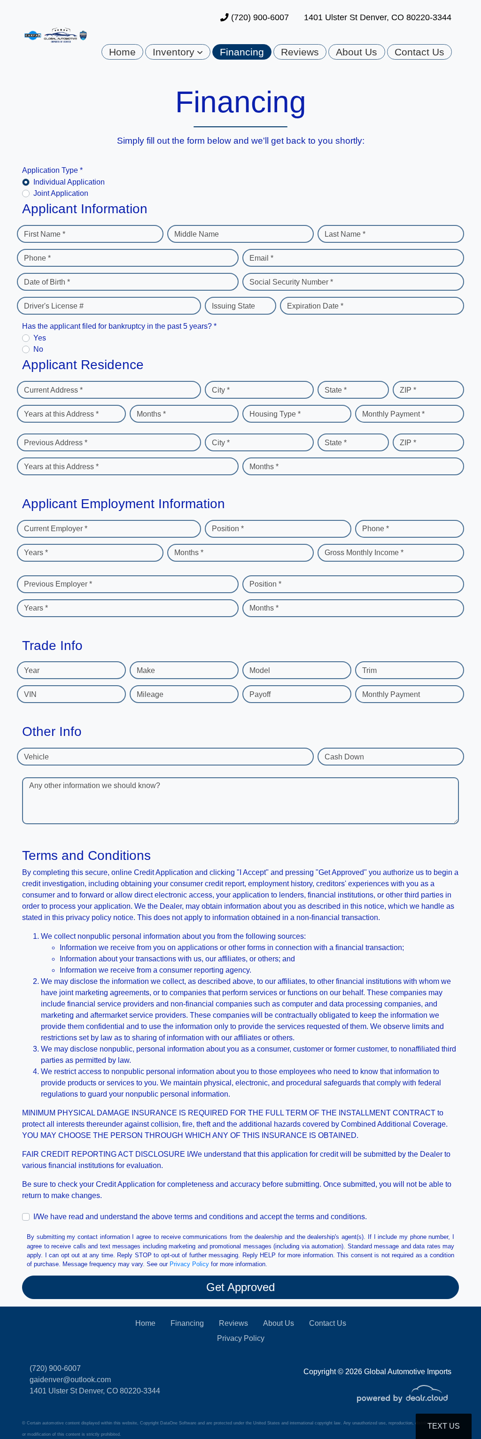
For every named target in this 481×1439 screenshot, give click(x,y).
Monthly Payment (391, 694)
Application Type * (52, 170)
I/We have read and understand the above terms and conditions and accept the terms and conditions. (200, 1217)
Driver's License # (54, 306)
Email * (261, 258)
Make (146, 670)
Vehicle (36, 757)
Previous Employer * (58, 584)
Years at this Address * (61, 414)
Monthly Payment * (393, 414)
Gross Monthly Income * (364, 553)
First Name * (44, 234)
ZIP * (408, 390)
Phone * (37, 258)
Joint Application (60, 193)
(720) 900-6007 (259, 17)
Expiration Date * (315, 306)
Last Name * (345, 234)
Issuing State (233, 306)
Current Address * (53, 390)
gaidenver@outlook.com (70, 1380)
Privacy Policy (189, 1264)
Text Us (443, 1426)
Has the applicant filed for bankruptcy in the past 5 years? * (119, 326)
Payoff (260, 694)
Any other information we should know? (94, 785)
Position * (228, 529)
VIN (30, 694)
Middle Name (196, 234)
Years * (36, 553)
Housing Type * (275, 414)
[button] (177, 52)
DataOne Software (178, 1423)
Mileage (150, 694)
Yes (39, 338)
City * (221, 390)
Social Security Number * (291, 282)
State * (336, 390)
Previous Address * (55, 443)
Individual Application (69, 182)
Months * (151, 414)
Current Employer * (55, 529)
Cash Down (344, 757)
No (38, 349)
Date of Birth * (47, 282)
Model (259, 670)
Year (31, 670)
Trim (369, 670)
